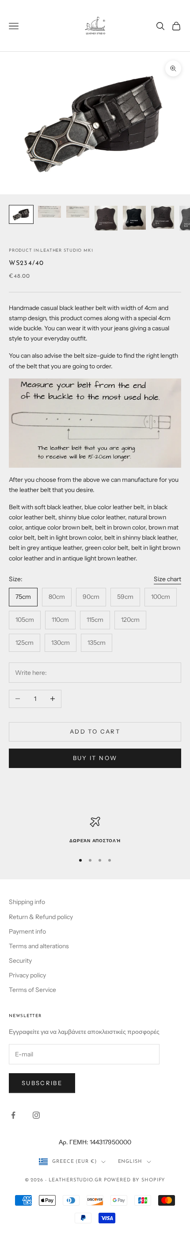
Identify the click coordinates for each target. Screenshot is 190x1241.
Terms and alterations (39, 946)
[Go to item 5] (134, 218)
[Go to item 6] (162, 217)
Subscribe (42, 1082)
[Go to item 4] (106, 218)
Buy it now (95, 757)
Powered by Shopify (135, 1180)
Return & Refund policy (41, 917)
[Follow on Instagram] (36, 1115)
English (130, 1161)
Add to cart (95, 731)
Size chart (167, 579)
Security (20, 961)
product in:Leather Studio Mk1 (51, 251)
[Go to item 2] (49, 212)
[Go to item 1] (21, 214)
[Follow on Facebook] (13, 1115)
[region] (95, 831)
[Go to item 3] (77, 212)
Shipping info (27, 902)
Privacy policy (27, 975)
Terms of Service (32, 990)
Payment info (27, 931)
